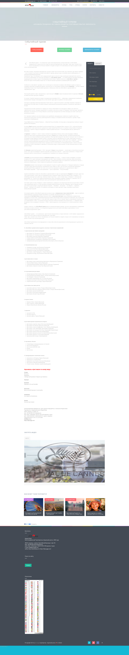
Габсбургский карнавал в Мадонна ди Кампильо (35, 376)
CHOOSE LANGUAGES (84, 1)
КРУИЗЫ (64, 5)
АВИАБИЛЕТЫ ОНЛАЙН (92, 50)
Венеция (26, 373)
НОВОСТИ (101, 5)
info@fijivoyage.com (30, 1)
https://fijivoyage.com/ (29, 420)
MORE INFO (33, 505)
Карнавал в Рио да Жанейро (31, 384)
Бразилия (26, 382)
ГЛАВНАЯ (45, 5)
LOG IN (102, 1)
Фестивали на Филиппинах (30, 396)
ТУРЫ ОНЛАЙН (37, 50)
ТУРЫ (70, 5)
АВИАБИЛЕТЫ (55, 5)
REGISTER (95, 1)
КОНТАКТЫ (93, 5)
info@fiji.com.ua (27, 419)
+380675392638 (42, 1)
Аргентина (26, 388)
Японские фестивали (29, 402)
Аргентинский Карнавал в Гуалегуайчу (33, 390)
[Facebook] (25, 525)
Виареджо (26, 375)
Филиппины (27, 394)
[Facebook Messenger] (28, 525)
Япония (26, 400)
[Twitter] (26, 525)
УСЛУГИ (85, 5)
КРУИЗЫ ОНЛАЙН (64, 50)
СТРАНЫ (77, 5)
